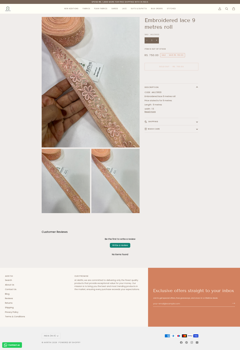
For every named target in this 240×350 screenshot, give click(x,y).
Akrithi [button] (9, 276)
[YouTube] (197, 342)
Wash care (154, 129)
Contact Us (10, 289)
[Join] (232, 303)
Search (8, 280)
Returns (8, 303)
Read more (150, 111)
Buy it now (171, 76)
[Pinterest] (186, 342)
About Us (9, 284)
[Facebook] (181, 342)
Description (152, 87)
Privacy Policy (11, 312)
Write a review (120, 245)
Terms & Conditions (15, 316)
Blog (7, 294)
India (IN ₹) (50, 335)
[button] (71, 9)
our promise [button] (81, 276)
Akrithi (48, 342)
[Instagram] (192, 342)
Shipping (153, 121)
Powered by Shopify (69, 342)
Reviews (9, 298)
